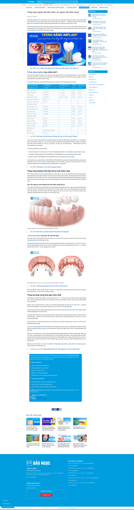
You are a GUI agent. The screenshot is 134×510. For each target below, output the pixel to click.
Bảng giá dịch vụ (92, 74)
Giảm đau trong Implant (40, 7)
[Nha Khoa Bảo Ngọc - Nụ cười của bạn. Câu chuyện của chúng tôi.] (30, 2)
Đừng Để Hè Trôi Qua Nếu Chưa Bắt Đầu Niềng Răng (99, 22)
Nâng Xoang (94, 7)
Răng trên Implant (104, 7)
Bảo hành (57, 4)
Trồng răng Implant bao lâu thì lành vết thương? (52, 286)
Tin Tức (90, 97)
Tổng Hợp (91, 100)
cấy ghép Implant (47, 174)
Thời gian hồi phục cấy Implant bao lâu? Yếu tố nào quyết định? (64, 428)
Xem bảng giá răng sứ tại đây (66, 156)
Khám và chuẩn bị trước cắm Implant (56, 7)
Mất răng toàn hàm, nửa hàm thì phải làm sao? (79, 427)
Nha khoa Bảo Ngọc (42, 398)
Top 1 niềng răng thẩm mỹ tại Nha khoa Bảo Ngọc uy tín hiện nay (57, 68)
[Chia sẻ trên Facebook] (53, 409)
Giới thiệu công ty (93, 82)
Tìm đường (38, 396)
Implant (35, 16)
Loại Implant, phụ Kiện (71, 7)
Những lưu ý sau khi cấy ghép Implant (49, 167)
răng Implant (35, 26)
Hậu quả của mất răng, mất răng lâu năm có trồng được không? (57, 136)
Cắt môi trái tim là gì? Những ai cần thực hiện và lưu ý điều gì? (48, 445)
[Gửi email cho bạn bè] (58, 409)
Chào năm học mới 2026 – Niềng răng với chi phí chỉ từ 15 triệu (99, 15)
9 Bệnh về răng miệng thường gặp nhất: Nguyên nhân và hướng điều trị (48, 428)
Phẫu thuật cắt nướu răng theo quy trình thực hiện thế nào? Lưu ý (99, 64)
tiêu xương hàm (37, 298)
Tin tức (73, 4)
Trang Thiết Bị (92, 102)
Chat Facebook (6, 503)
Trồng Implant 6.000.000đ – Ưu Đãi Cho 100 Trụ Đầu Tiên (99, 35)
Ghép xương (29, 7)
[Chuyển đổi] (106, 74)
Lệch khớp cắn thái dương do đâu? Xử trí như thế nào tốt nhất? (32, 428)
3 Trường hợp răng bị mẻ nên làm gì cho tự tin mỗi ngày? (33, 445)
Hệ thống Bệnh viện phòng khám (96, 84)
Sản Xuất (91, 95)
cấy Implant (45, 187)
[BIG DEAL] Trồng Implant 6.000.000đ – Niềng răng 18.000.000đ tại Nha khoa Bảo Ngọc (99, 49)
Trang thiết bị (100, 4)
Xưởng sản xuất (91, 4)
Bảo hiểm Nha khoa (65, 4)
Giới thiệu (23, 4)
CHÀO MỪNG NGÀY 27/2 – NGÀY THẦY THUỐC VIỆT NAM (99, 28)
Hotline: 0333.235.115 (8, 506)
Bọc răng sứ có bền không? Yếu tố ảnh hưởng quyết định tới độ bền (80, 445)
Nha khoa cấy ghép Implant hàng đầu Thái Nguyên (52, 231)
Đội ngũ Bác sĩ (92, 79)
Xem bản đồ (46, 474)
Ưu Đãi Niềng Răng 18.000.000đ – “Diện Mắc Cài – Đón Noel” (99, 41)
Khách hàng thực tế (81, 4)
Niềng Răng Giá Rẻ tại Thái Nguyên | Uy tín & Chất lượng (61, 349)
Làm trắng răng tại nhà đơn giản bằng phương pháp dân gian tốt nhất (63, 445)
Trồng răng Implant (35, 72)
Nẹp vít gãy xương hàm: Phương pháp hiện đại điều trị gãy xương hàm (99, 57)
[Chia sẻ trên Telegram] (60, 409)
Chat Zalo (5, 500)
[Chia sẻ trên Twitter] (55, 409)
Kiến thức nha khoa (48, 4)
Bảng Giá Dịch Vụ (39, 4)
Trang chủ (29, 16)
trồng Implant (68, 306)
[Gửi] (77, 2)
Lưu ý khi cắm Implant (84, 7)
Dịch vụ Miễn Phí (109, 4)
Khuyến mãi (31, 4)
